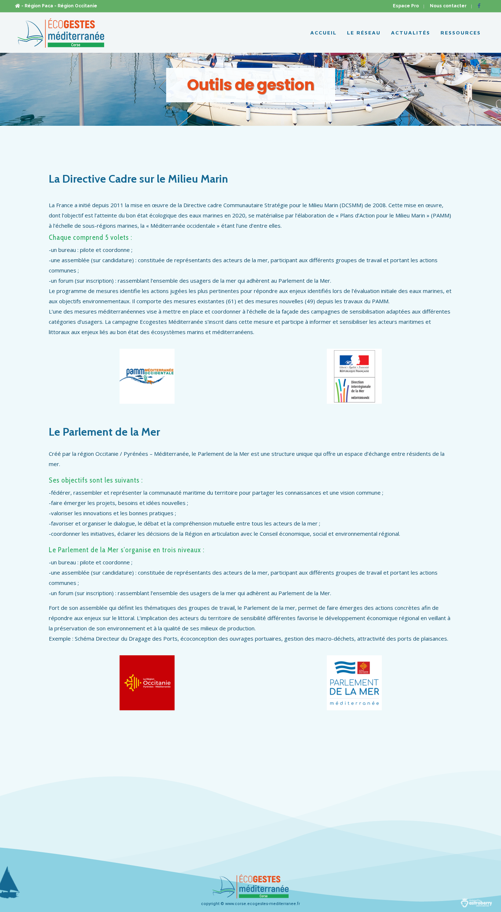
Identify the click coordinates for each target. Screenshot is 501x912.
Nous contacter (448, 5)
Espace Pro (406, 5)
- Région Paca (37, 5)
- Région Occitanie (75, 5)
